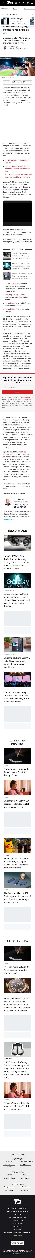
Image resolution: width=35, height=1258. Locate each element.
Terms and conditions (17, 1217)
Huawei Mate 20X (12, 309)
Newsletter (28, 82)
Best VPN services (25, 1165)
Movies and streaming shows (9, 1165)
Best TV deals (9, 1190)
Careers (17, 1230)
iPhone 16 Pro (9, 1161)
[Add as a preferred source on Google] (17, 1243)
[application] (17, 211)
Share (7, 82)
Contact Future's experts (17, 1211)
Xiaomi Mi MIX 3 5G (12, 284)
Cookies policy (17, 1223)
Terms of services (25, 397)
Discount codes (25, 1190)
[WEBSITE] (22, 506)
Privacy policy (17, 1220)
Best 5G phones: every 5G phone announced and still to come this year (18, 168)
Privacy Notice (27, 399)
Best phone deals (9, 1187)
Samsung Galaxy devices (26, 1161)
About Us (17, 1214)
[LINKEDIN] (18, 506)
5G (25, 93)
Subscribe (22, 3)
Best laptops (9, 1174)
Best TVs (25, 1174)
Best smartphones (9, 1178)
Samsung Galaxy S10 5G (15, 295)
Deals (15, 9)
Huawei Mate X (11, 303)
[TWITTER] (15, 506)
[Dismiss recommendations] (32, 14)
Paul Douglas (14, 47)
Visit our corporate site (25, 1251)
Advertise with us (17, 1227)
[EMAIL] (25, 506)
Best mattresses (25, 1178)
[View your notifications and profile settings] (13, 3)
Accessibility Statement (17, 1208)
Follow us (18, 82)
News (26, 49)
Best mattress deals (26, 1187)
